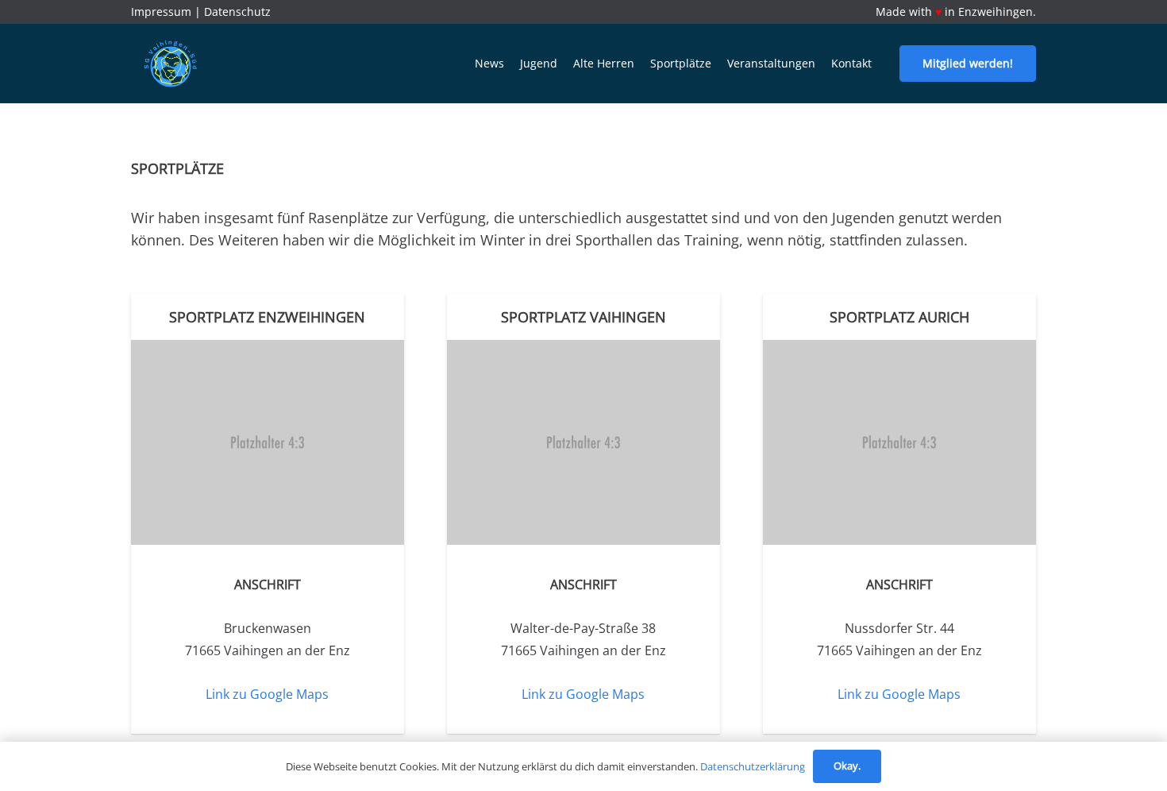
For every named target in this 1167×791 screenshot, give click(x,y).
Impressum (161, 11)
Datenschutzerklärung (752, 766)
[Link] (170, 63)
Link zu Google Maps (267, 694)
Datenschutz (237, 11)
